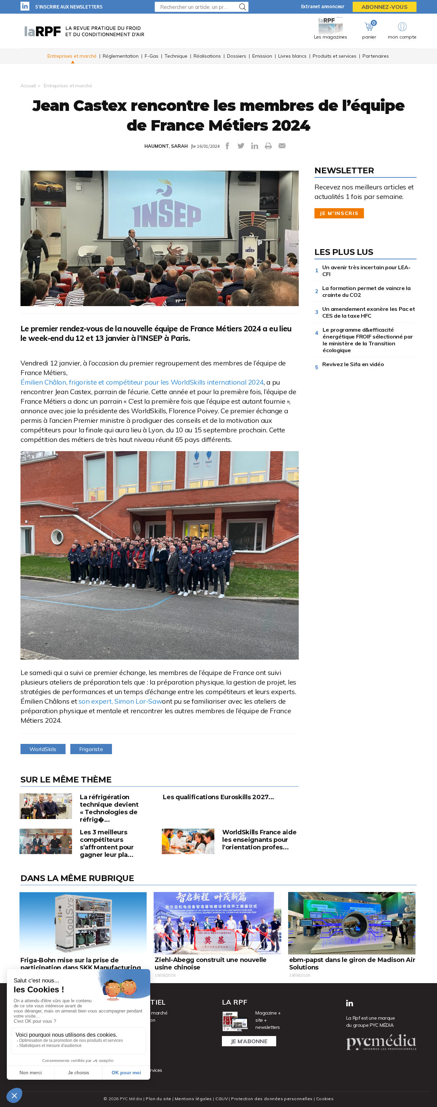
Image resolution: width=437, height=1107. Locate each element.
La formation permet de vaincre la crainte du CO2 (366, 291)
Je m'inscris (339, 213)
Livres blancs (292, 56)
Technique (176, 56)
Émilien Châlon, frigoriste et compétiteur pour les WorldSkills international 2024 (142, 382)
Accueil (28, 85)
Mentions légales (193, 1098)
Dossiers (236, 56)
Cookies (325, 1098)
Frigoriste (91, 749)
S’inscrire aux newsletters (68, 6)
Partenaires (376, 56)
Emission (262, 56)
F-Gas (151, 56)
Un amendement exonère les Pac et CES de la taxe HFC (368, 312)
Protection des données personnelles (271, 1098)
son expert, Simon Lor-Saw (120, 701)
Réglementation (121, 56)
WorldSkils (43, 749)
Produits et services (334, 56)
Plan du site (158, 1098)
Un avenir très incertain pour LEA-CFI (366, 270)
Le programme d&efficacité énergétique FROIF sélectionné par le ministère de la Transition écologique (368, 340)
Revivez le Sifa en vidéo (354, 364)
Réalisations (207, 56)
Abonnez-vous (385, 6)
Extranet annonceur (322, 6)
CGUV (221, 1098)
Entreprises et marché (72, 56)
